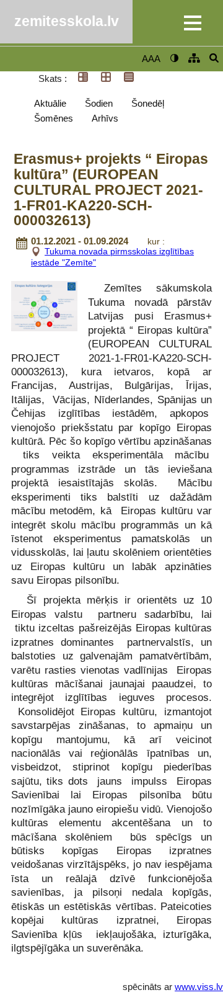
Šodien (99, 103)
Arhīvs (105, 118)
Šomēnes (53, 118)
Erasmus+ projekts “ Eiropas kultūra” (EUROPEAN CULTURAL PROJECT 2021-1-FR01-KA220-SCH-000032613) (111, 190)
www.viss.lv (199, 986)
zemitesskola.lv (66, 21)
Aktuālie (50, 103)
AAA (151, 58)
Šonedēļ (147, 103)
